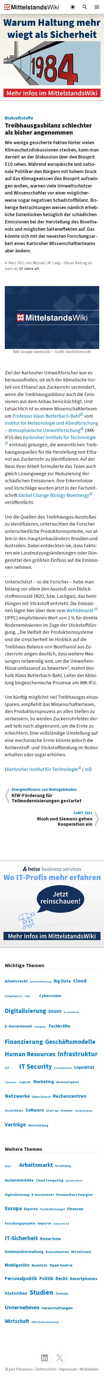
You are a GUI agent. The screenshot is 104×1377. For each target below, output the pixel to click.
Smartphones (83, 1279)
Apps (8, 1166)
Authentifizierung (40, 981)
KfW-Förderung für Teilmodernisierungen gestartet (47, 796)
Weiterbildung (38, 1125)
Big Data (62, 981)
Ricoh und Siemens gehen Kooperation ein (64, 819)
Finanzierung (24, 1041)
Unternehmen (22, 1308)
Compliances (13, 996)
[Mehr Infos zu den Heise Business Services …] (52, 904)
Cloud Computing (49, 1180)
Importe (44, 1223)
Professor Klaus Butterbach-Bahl (46, 416)
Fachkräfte (59, 1026)
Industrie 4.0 (61, 1224)
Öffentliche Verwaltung (45, 1322)
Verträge (15, 1125)
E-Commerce (71, 1012)
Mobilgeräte (17, 1265)
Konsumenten (63, 1068)
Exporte (31, 1209)
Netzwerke (17, 1096)
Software (34, 1110)
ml (87, 769)
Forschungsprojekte (20, 1223)
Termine (62, 1293)
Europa (13, 1208)
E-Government (18, 1026)
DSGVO (55, 1012)
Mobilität (39, 1265)
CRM (27, 996)
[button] (85, 7)
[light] (73, 7)
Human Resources (30, 1054)
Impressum (68, 1369)
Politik (46, 1278)
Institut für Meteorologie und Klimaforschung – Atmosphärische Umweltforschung (51, 427)
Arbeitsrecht (16, 981)
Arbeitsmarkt (36, 1165)
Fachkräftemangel (52, 1209)
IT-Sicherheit (21, 1238)
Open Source (41, 1096)
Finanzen (75, 1209)
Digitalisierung (25, 1011)
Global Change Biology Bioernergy (53, 495)
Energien (39, 1027)
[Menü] (97, 7)
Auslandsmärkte (19, 1180)
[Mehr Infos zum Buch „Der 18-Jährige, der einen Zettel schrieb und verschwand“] (52, 57)
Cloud (79, 981)
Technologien (83, 1111)
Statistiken (16, 1293)
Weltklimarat (80, 610)
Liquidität (84, 1068)
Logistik (25, 1082)
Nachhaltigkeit (67, 1082)
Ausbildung (63, 1166)
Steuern (66, 1111)
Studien (41, 1292)
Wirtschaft (17, 1321)
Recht (62, 1278)
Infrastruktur (78, 1054)
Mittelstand (81, 1251)
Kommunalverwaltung (24, 1251)
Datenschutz (74, 1181)
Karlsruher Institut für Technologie (42, 769)
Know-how (50, 1239)
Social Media (14, 1111)
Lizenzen (10, 1082)
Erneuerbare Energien (74, 1194)
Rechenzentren (69, 1096)
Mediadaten (89, 1369)
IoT (7, 1068)
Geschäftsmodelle (70, 1042)
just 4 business (21, 1369)
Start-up (52, 1111)
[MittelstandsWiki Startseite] (29, 7)
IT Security (35, 1067)
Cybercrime (50, 996)
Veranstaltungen (57, 1308)
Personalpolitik (21, 1278)
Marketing (44, 1082)
